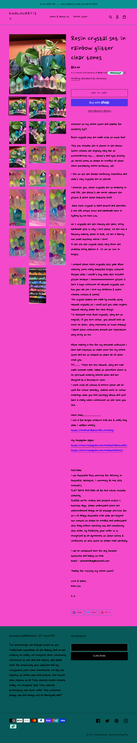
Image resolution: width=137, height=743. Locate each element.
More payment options (99, 111)
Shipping (75, 78)
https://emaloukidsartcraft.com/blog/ (92, 430)
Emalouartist (23, 16)
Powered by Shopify (118, 734)
